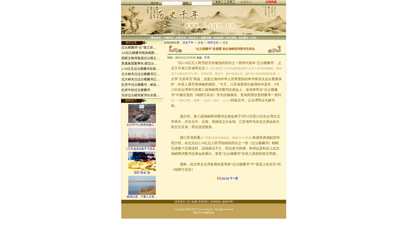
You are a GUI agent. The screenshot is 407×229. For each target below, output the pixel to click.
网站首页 (156, 37)
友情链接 (215, 201)
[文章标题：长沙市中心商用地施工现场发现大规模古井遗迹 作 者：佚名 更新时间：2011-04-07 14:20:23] (142, 122)
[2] (223, 178)
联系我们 (204, 201)
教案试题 (206, 37)
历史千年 (188, 42)
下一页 (234, 178)
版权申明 (227, 201)
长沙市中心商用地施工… (142, 124)
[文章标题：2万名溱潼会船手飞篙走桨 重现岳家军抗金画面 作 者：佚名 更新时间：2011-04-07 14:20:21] (142, 146)
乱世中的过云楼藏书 (135, 90)
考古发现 (231, 37)
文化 (253, 37)
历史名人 (193, 37)
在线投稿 (271, 1)
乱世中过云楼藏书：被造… (140, 84)
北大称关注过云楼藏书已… (140, 74)
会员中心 (246, 2)
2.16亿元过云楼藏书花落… (140, 68)
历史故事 (218, 37)
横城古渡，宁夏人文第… (142, 196)
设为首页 (180, 201)
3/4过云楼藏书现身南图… (139, 52)
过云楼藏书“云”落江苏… (138, 47)
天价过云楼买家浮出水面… (140, 95)
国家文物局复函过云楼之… (140, 58)
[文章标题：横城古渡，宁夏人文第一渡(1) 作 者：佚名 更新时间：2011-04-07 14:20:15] (142, 193)
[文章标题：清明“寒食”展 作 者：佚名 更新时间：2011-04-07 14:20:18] (142, 170)
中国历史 (168, 37)
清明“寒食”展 (142, 172)
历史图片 (243, 37)
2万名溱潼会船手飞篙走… (142, 148)
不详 (207, 57)
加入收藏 (192, 201)
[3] (227, 178)
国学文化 (213, 42)
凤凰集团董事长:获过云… (139, 63)
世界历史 (181, 37)
